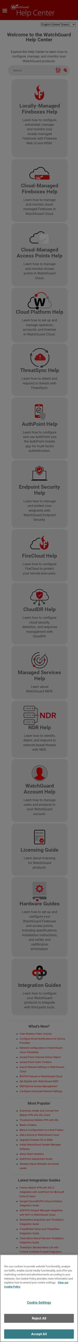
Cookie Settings (39, 1303)
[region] (39, 1298)
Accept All (39, 1334)
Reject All (39, 1318)
